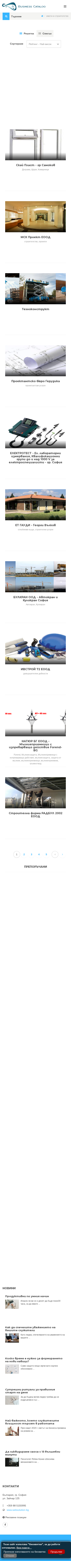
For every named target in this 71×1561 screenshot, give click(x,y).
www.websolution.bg (18, 1510)
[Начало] (42, 16)
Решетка (29, 33)
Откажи (10, 1555)
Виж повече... (24, 1547)
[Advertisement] (35, 85)
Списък (47, 33)
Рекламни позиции (15, 1517)
